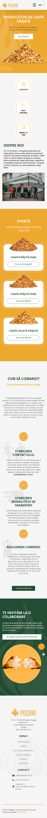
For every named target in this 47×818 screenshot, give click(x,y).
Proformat (21, 812)
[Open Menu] (34, 4)
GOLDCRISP (23, 763)
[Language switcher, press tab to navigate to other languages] (41, 5)
